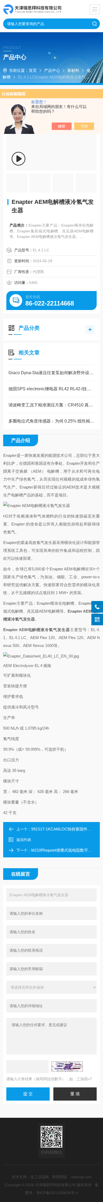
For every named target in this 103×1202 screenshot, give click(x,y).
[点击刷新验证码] (67, 1066)
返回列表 (23, 840)
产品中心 (52, 70)
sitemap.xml (81, 1177)
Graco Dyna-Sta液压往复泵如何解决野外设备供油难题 (51, 372)
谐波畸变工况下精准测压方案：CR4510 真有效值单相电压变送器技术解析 (51, 405)
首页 (33, 70)
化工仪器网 (39, 1177)
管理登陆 (59, 1177)
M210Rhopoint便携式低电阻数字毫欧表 (65, 850)
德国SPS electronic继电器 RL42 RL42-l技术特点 (51, 389)
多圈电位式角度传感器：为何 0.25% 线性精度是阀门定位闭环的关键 (51, 421)
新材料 (73, 70)
